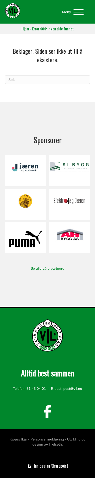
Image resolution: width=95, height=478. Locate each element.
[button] (71, 12)
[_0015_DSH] (25, 204)
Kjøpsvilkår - (19, 439)
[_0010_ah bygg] (69, 237)
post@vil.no (72, 389)
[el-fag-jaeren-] (69, 204)
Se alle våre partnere (47, 268)
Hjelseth (55, 444)
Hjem (25, 28)
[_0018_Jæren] (25, 170)
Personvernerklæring (47, 439)
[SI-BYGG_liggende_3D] (69, 170)
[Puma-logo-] (25, 237)
